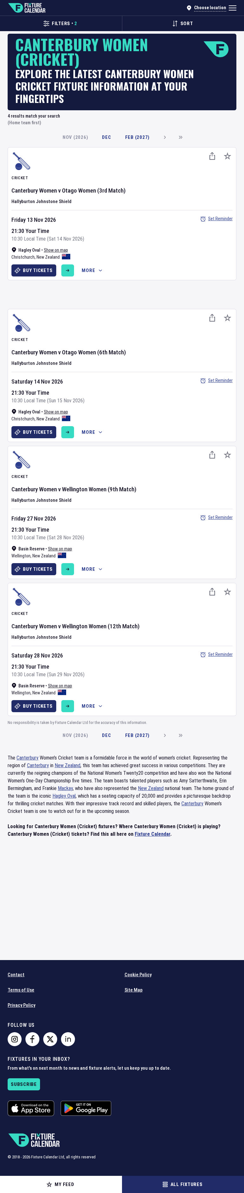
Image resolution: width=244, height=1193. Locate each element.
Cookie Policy (138, 975)
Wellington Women (84, 489)
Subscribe (24, 1084)
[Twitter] (50, 1039)
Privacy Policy (21, 1005)
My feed (64, 1184)
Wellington (20, 555)
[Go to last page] (180, 137)
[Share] (212, 156)
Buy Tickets (37, 270)
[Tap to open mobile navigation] (232, 8)
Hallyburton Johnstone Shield (41, 201)
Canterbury (27, 758)
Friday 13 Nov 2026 (33, 219)
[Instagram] (15, 1039)
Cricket (19, 177)
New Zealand (48, 257)
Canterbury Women (34, 190)
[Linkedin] (68, 1039)
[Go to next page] (165, 137)
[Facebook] (32, 1039)
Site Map (134, 990)
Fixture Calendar (152, 834)
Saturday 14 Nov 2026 (37, 381)
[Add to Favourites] (227, 156)
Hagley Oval (64, 796)
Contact (16, 975)
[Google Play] (86, 1108)
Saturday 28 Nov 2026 (37, 655)
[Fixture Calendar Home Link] (26, 8)
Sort (186, 23)
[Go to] (67, 270)
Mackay (65, 788)
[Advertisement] (122, 293)
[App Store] (31, 1108)
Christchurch (23, 257)
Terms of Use (21, 990)
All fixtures (187, 1184)
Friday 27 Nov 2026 (33, 518)
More (88, 270)
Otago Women (79, 190)
